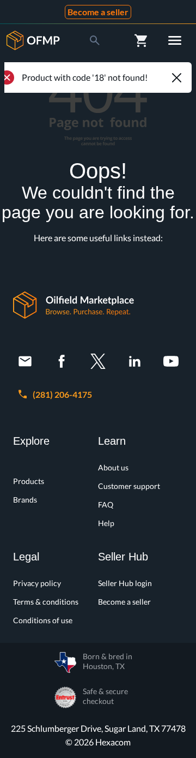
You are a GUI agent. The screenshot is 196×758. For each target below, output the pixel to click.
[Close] (176, 77)
